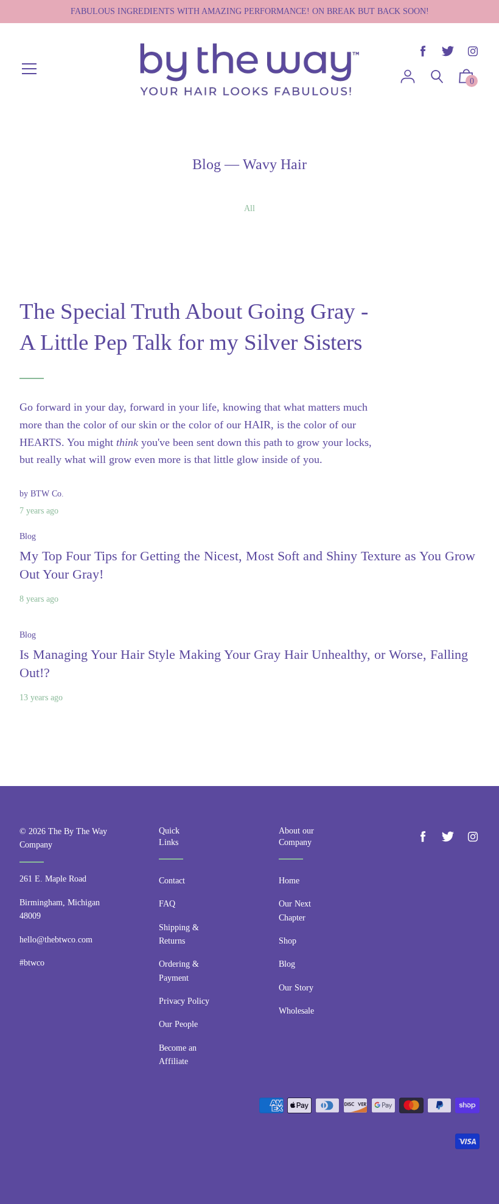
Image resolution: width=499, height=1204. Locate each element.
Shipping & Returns (179, 934)
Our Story (296, 987)
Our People (178, 1024)
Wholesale (296, 1010)
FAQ (167, 903)
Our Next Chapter (295, 910)
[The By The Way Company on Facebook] (423, 51)
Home (289, 880)
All (249, 208)
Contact (172, 880)
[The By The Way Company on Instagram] (473, 51)
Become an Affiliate (178, 1054)
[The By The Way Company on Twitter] (448, 51)
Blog (206, 164)
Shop (287, 940)
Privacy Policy (184, 1001)
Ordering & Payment (179, 970)
